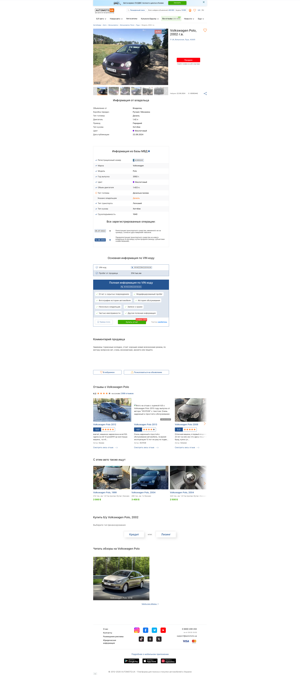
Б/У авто (100, 18)
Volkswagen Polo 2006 (186, 424)
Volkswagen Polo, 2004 (143, 492)
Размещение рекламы (113, 636)
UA (199, 10)
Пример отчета (105, 322)
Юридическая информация (109, 641)
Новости (188, 18)
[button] (166, 57)
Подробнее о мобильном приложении (150, 654)
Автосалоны (131, 18)
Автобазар (97, 25)
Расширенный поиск (137, 10)
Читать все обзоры (149, 604)
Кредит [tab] (134, 534)
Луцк (138, 25)
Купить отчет (136, 321)
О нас (105, 629)
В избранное (108, 372)
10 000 (183, 10)
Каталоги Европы (148, 18)
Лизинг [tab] (166, 534)
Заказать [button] (177, 3)
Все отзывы (171, 18)
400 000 (171, 10)
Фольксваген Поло (127, 25)
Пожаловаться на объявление (147, 372)
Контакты (107, 633)
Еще (200, 18)
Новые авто (115, 18)
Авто (105, 25)
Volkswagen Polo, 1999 (105, 492)
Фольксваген (113, 25)
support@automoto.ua (187, 636)
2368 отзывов (127, 393)
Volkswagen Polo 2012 (104, 424)
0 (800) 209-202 (189, 629)
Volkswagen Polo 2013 (145, 424)
